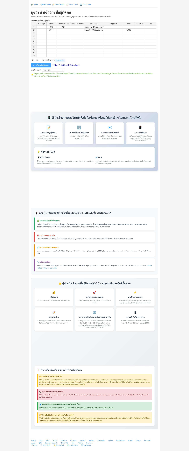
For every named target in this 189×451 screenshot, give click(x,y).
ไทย (73, 443)
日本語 (55, 440)
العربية (33, 443)
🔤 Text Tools (85, 4)
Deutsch (64, 440)
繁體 (47, 440)
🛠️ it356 (34, 4)
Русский (147, 440)
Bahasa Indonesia (51, 443)
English (33, 440)
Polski (130, 440)
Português (101, 440)
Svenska (89, 443)
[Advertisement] (94, 93)
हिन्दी (40, 443)
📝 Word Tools (58, 4)
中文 (41, 440)
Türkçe (138, 440)
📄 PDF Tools (45, 4)
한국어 (110, 440)
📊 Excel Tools (72, 4)
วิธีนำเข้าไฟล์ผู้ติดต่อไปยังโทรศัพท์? (65, 65)
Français (73, 440)
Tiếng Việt (64, 443)
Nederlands (120, 440)
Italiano (91, 440)
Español (82, 440)
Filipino (80, 443)
